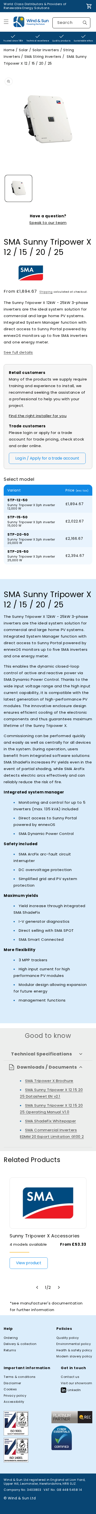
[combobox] (71, 22)
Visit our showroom (76, 1383)
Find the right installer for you (37, 415)
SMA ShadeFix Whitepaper (50, 1120)
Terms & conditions (20, 1377)
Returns (10, 1350)
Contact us (70, 1377)
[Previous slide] (37, 1287)
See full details (18, 352)
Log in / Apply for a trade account (47, 458)
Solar (23, 50)
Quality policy (67, 1338)
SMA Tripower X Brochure (49, 1080)
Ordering (11, 1338)
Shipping (46, 292)
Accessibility (14, 1402)
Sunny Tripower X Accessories (45, 1236)
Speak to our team (47, 222)
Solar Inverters (45, 50)
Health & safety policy (74, 1350)
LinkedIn (74, 1390)
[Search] (85, 22)
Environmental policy (73, 1344)
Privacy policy (15, 1396)
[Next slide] (58, 1287)
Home (9, 50)
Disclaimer (12, 1383)
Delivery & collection (20, 1344)
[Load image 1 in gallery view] (18, 188)
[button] (6, 21)
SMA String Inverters (42, 56)
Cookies (10, 1389)
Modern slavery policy (74, 1356)
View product (28, 1263)
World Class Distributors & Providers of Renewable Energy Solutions (35, 6)
